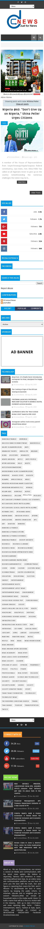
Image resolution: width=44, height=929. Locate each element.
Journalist (7, 303)
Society (30, 685)
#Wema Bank (7, 516)
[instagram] (25, 2)
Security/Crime (8, 685)
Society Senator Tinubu (12, 689)
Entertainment (17, 580)
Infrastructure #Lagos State (14, 625)
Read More (22, 182)
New (12, 641)
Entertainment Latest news (13, 588)
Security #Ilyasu (19, 681)
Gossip (21, 604)
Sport (27, 689)
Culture (21, 568)
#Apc (27, 447)
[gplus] (21, 725)
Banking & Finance (10, 528)
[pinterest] (26, 725)
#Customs (14, 455)
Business (6, 544)
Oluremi (19, 661)
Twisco (5, 709)
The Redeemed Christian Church (15, 701)
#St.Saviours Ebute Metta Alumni (16, 504)
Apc (35, 520)
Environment (28, 592)
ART (3, 524)
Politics (14, 669)
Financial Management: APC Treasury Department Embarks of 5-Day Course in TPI (27, 803)
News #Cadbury (8, 653)
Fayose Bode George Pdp (12, 600)
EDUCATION (6, 576)
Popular (22, 308)
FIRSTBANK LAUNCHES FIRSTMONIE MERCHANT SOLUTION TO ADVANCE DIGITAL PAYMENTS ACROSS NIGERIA (27, 402)
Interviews (6, 629)
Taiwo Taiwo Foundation (12, 693)
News (4, 123)
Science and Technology (28, 677)
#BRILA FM (24, 451)
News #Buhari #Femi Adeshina (14, 649)
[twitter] (22, 2)
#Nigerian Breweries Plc (12, 487)
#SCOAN (18, 496)
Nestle (5, 641)
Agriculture (7, 520)
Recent (7, 308)
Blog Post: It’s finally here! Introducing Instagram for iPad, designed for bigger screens (27, 379)
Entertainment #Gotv (11, 584)
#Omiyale (18, 491)
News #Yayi (23, 653)
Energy (5, 580)
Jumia (15, 633)
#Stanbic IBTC (8, 512)
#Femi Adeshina (8, 463)
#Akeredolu (35, 443)
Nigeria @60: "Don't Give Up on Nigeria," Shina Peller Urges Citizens (22, 114)
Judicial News (31, 629)
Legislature (34, 633)
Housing (32, 617)
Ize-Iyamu (18, 629)
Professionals (8, 673)
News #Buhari (8, 645)
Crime (12, 568)
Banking (21, 524)
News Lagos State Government (15, 657)
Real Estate (23, 673)
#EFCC (20, 459)
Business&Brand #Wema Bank (14, 560)
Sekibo (21, 685)
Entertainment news (10, 592)
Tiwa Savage (7, 705)
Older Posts (36, 192)
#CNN (4, 455)
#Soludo (37, 496)
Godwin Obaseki (9, 604)
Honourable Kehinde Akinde (14, 617)
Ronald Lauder (8, 677)
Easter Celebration (26, 572)
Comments (36, 308)
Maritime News (18, 637)
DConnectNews (9, 300)
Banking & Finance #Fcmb (13, 532)
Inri (31, 625)
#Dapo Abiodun (8, 459)
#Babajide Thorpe (9, 451)
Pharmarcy (35, 665)
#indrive (5, 475)
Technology (31, 693)
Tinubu (35, 701)
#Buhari (34, 451)
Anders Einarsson (23, 520)
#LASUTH (29, 475)
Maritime (5, 637)
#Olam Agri (6, 491)
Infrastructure (8, 621)
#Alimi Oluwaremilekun (12, 447)
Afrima (35, 516)
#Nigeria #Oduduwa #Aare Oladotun (17, 483)
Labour (23, 633)
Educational (19, 576)
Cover (4, 568)
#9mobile (23, 439)
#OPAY (27, 491)
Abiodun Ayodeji (22, 516)
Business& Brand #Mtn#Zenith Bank (17, 552)
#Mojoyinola (16, 479)
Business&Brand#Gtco (11, 564)
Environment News (10, 596)
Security (5, 681)
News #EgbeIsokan (32, 641)
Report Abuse (7, 288)
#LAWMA (5, 479)
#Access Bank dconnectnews (14, 443)
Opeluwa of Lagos (9, 665)
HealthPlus (19, 612)
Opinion (23, 665)
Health (34, 608)
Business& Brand (25, 548)
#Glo (20, 463)
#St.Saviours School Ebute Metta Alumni (19, 508)
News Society (7, 661)
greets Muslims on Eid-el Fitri (15, 608)
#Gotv (27, 463)
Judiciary (6, 633)
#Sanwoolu (7, 496)
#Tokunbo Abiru (23, 512)
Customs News (34, 568)
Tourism (18, 705)
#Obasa (29, 487)
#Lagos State (17, 475)
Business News (8, 548)
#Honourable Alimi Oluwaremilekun (17, 471)
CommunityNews (31, 564)
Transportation (31, 705)
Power (23, 669)
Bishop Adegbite (26, 540)
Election (30, 576)
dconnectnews (8, 572)
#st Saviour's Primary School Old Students (21, 500)
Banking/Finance (9, 439)
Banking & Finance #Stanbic (14, 536)
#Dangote (25, 455)
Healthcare (6, 612)
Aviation (11, 524)
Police (5, 669)
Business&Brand (9, 556)
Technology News (9, 697)
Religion (34, 673)
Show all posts (22, 104)
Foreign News (32, 600)
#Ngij (27, 479)
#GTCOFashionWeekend (11, 467)
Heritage (30, 612)
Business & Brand (20, 544)
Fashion (24, 596)
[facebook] (18, 2)
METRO (30, 637)
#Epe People (31, 459)
